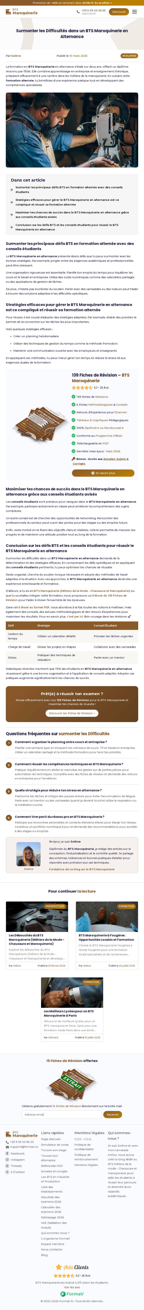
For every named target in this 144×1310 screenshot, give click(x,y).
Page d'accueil (50, 1139)
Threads (16, 1166)
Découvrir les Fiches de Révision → (72, 713)
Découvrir (119, 11)
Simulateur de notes (55, 1144)
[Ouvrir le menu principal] (134, 11)
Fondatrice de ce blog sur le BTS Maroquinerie (82, 869)
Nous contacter (51, 1249)
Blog (44, 1255)
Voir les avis (72, 1287)
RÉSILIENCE (129, 55)
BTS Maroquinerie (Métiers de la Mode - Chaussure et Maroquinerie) (82, 591)
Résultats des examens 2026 (51, 1199)
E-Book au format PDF (34, 607)
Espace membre (52, 1244)
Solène (16, 56)
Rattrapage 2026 (52, 1217)
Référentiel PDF (52, 1166)
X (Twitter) (18, 1172)
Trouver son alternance (49, 1158)
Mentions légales (86, 1165)
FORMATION (126, 906)
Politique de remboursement (86, 1157)
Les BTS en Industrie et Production (55, 1179)
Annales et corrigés (54, 1171)
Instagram (18, 1159)
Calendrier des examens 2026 (51, 1210)
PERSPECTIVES (55, 906)
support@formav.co (24, 1146)
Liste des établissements (51, 1189)
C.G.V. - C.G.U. (83, 1139)
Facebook (17, 1153)
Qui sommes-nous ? (55, 1233)
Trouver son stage (53, 1150)
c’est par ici (75, 616)
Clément (53, 1037)
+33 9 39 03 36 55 (21, 1142)
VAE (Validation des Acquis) (54, 1225)
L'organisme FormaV (55, 1238)
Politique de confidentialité (84, 1147)
